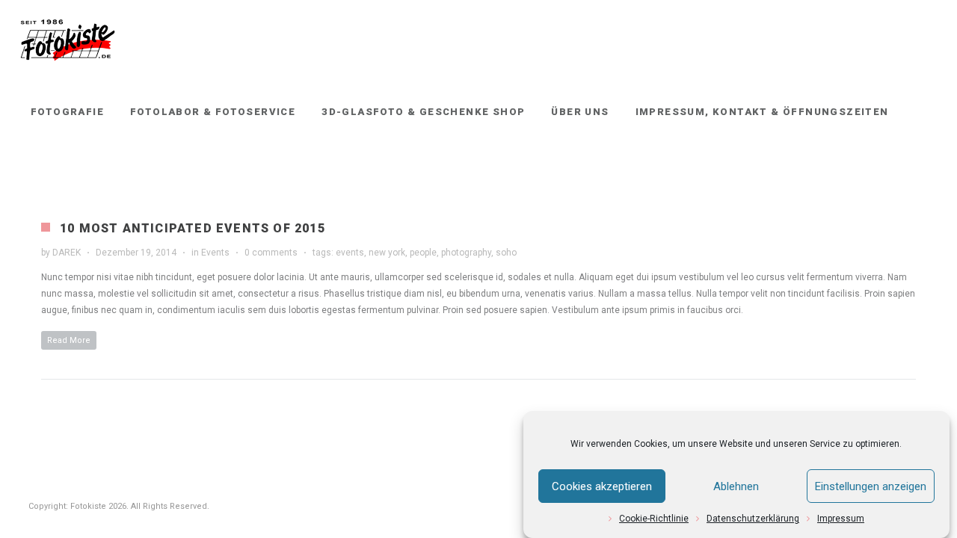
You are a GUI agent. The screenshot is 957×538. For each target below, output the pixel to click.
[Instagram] (924, 172)
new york (387, 252)
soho (506, 252)
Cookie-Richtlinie (654, 518)
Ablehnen (736, 486)
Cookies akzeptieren (602, 486)
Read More (68, 340)
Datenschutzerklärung (753, 518)
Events (215, 252)
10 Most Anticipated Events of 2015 (192, 228)
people (423, 252)
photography (466, 252)
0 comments (271, 252)
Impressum (840, 518)
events (350, 252)
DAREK (66, 252)
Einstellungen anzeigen (870, 486)
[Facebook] (897, 172)
